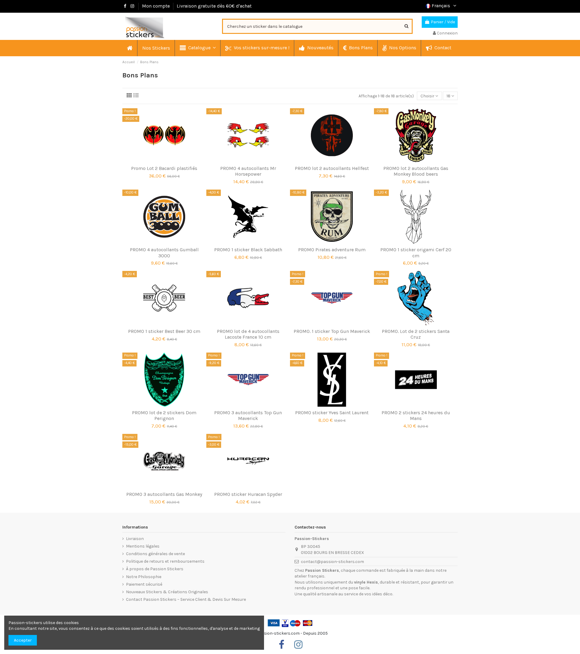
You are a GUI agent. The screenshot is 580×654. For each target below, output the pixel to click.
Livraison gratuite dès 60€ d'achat (214, 6)
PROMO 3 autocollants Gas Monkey (164, 494)
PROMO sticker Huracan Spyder (248, 494)
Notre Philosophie (143, 576)
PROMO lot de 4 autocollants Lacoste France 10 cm (248, 334)
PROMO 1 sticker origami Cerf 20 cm (415, 252)
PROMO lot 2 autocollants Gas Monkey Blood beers (415, 171)
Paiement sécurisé (144, 584)
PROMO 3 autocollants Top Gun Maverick (248, 415)
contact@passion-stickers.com (332, 561)
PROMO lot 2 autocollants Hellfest (332, 168)
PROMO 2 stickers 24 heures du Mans (416, 415)
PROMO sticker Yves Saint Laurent (332, 412)
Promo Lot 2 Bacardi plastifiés (164, 168)
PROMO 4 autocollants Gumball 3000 (164, 252)
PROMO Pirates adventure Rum (332, 249)
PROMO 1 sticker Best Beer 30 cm (164, 331)
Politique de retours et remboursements (165, 561)
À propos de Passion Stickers (154, 568)
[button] (197, 48)
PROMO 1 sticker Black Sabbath (248, 249)
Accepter (23, 640)
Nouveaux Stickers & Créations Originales (167, 591)
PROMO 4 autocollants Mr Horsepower (248, 171)
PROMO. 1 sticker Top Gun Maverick (332, 331)
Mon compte (156, 6)
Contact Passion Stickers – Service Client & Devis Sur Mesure (186, 599)
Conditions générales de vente (155, 553)
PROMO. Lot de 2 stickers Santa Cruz (416, 334)
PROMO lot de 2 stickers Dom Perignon (164, 415)
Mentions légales (143, 546)
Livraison (135, 538)
